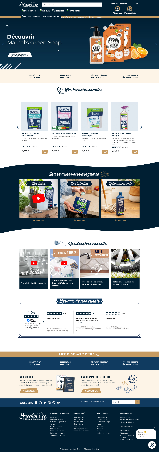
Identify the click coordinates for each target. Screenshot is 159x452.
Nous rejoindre (78, 424)
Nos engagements (80, 429)
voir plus (80, 322)
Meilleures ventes (103, 433)
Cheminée (100, 431)
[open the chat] (152, 445)
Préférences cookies (68, 449)
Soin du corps (102, 419)
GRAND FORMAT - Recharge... (91, 134)
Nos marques (78, 419)
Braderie (100, 429)
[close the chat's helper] (155, 428)
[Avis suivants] (134, 322)
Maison (99, 424)
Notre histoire (78, 417)
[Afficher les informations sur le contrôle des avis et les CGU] (40, 324)
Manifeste (77, 426)
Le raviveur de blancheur (64, 133)
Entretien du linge (103, 422)
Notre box (100, 426)
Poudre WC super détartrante (30, 134)
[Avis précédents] (43, 322)
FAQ (136, 3)
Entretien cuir (102, 417)
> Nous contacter (126, 427)
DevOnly (95, 449)
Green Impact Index (119, 3)
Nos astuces (78, 422)
